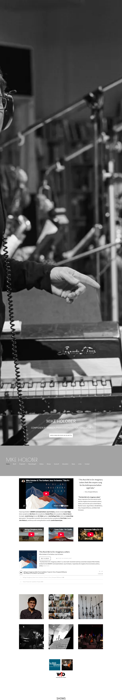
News (73, 464)
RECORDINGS (90, 616)
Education (65, 464)
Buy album (45, 558)
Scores (56, 464)
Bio (14, 464)
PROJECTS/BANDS (61, 616)
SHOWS (31, 646)
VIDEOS (90, 646)
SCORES (61, 646)
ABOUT (31, 616)
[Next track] (102, 571)
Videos (41, 464)
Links (79, 464)
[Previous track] (99, 571)
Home (8, 464)
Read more (46, 566)
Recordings (31, 464)
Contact (87, 464)
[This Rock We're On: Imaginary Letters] (28, 559)
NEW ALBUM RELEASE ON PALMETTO (61, 435)
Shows (49, 464)
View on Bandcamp (65, 558)
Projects (21, 464)
